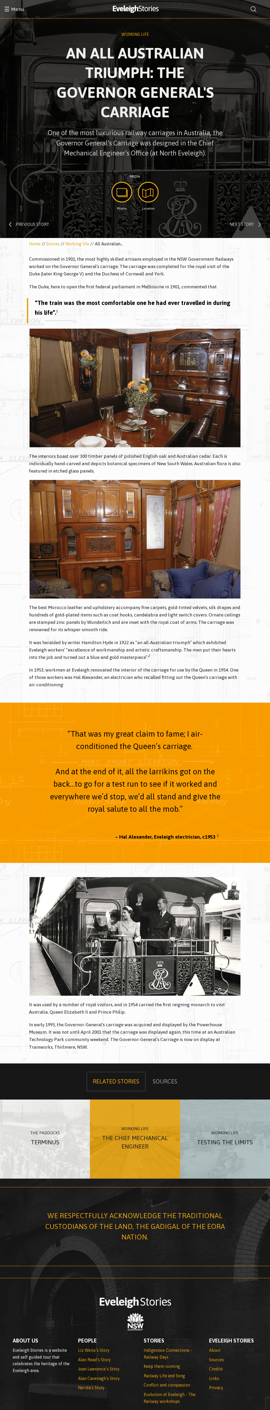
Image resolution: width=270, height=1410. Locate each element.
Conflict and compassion (167, 1385)
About (214, 1350)
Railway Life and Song (164, 1375)
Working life (135, 34)
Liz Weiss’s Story (93, 1350)
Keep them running (162, 1366)
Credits (216, 1369)
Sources (216, 1359)
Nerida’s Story (91, 1387)
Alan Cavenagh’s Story (99, 1378)
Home (35, 243)
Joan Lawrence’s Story (98, 1369)
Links (214, 1378)
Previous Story (32, 224)
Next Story (242, 224)
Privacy (216, 1387)
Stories (53, 243)
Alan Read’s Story (94, 1359)
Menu (14, 9)
